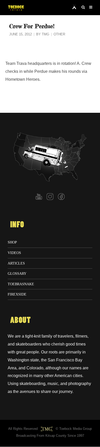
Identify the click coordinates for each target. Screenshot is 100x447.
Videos (14, 253)
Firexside (17, 294)
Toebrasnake (21, 284)
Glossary (17, 273)
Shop (12, 242)
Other (59, 34)
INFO (17, 225)
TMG (45, 34)
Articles (16, 263)
